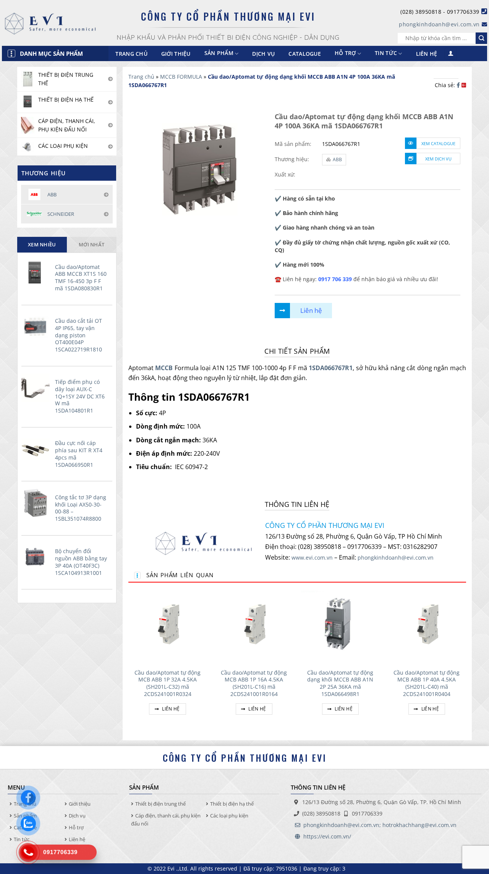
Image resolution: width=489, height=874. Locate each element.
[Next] (465, 659)
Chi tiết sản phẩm (297, 351)
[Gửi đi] (481, 38)
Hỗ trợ (345, 53)
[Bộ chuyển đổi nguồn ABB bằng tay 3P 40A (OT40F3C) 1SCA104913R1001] (36, 557)
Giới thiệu (176, 53)
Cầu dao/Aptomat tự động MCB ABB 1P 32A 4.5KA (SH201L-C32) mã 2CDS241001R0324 (167, 683)
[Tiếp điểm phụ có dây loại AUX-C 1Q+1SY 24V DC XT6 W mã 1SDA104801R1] (36, 388)
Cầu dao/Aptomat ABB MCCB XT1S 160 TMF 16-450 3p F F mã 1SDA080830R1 (81, 278)
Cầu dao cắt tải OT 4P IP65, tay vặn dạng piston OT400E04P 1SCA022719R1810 (78, 335)
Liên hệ (426, 53)
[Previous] (128, 659)
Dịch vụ (263, 53)
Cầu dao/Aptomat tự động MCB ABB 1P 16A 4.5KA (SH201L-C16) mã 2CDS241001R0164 (254, 683)
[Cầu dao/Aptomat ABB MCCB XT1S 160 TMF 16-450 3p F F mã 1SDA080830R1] (36, 273)
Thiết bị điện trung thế (160, 803)
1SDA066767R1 (331, 368)
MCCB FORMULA (181, 76)
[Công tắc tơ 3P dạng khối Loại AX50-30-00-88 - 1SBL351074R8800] (36, 503)
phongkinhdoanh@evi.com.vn (439, 24)
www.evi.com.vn (312, 557)
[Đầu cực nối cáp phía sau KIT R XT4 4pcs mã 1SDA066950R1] (36, 449)
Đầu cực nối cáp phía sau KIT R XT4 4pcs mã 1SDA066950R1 (78, 454)
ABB (337, 159)
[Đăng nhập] (451, 53)
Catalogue (304, 53)
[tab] (42, 244)
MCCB (164, 368)
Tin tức (386, 53)
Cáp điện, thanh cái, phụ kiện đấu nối (166, 819)
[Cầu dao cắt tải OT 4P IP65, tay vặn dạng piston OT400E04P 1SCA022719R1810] (36, 326)
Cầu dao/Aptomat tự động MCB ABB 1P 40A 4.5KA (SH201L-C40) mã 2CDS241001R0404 (426, 683)
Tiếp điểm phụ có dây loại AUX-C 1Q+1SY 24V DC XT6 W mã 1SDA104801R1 (80, 396)
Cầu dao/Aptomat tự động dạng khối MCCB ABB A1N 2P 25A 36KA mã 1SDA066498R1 (340, 683)
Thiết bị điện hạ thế (232, 803)
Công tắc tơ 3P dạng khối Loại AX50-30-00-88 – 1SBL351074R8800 (80, 508)
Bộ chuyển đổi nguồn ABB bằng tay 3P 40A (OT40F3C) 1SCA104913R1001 (81, 562)
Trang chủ (131, 53)
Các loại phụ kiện (229, 815)
